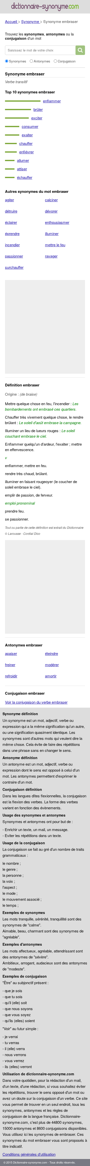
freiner (10, 664)
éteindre (51, 653)
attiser (22, 168)
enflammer (52, 100)
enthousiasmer (57, 222)
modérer (52, 664)
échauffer (24, 177)
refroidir (11, 675)
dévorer (51, 211)
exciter (36, 117)
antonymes (55, 33)
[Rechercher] (80, 50)
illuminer (51, 233)
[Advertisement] (45, 327)
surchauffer (14, 267)
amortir (50, 675)
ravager (51, 256)
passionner (14, 256)
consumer (30, 126)
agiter (9, 199)
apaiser (11, 653)
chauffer (25, 143)
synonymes (34, 33)
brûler (38, 109)
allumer (23, 160)
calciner (51, 199)
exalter (27, 134)
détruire (11, 211)
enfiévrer (26, 151)
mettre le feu (55, 244)
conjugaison (15, 38)
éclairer (11, 222)
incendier (12, 244)
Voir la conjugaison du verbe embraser (36, 702)
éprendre (12, 233)
